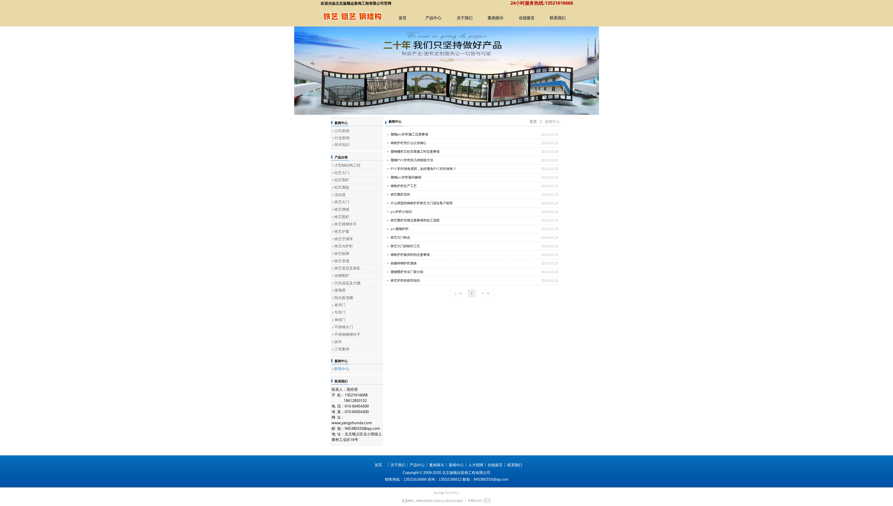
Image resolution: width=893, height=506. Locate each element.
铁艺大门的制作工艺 (405, 246)
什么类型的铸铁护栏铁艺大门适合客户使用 (422, 203)
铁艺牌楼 (341, 209)
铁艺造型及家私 (347, 268)
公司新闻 (342, 131)
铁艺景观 (341, 261)
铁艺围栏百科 (400, 194)
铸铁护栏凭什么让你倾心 (409, 143)
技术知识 (342, 145)
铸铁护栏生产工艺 (404, 186)
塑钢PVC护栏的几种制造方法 (412, 160)
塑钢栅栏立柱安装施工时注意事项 (415, 151)
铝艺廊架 (341, 187)
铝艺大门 (341, 173)
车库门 (340, 312)
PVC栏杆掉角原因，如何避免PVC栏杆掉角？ (423, 169)
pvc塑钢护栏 (400, 229)
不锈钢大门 (343, 327)
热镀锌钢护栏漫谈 (404, 263)
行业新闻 (342, 138)
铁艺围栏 (341, 217)
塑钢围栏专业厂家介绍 (407, 272)
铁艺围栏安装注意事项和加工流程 (415, 220)
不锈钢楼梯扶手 (347, 334)
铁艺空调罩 (343, 239)
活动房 (340, 195)
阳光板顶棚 (343, 298)
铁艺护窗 (341, 231)
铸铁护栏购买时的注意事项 (410, 254)
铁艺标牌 (341, 254)
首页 (533, 122)
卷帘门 (340, 305)
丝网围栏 (341, 276)
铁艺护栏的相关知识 (405, 280)
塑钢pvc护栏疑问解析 (406, 177)
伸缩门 (340, 320)
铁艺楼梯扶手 (345, 224)
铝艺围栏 (341, 180)
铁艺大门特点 (400, 237)
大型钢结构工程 (347, 165)
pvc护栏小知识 (401, 212)
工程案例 (341, 349)
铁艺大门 (341, 202)
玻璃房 (340, 290)
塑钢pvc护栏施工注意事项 (409, 134)
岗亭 (338, 342)
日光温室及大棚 (347, 283)
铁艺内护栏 (343, 246)
